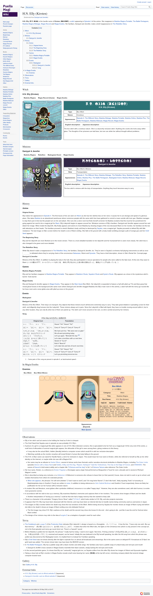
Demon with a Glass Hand (43, 465)
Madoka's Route (82, 274)
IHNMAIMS (138, 465)
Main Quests (86, 430)
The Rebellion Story (120, 24)
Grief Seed (33, 539)
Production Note (56, 524)
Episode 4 (87, 21)
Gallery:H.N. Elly (31, 565)
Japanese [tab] (112, 403)
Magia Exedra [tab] (62, 98)
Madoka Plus (141, 118)
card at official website (39, 573)
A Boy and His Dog (68, 465)
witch (73, 21)
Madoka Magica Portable (123, 21)
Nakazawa (76, 253)
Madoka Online (130, 118)
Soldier (58, 465)
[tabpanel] (86, 121)
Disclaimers (50, 593)
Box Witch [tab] (28, 373)
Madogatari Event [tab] (54, 155)
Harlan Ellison (55, 462)
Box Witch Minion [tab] (40, 373)
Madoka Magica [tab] (30, 98)
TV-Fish (75, 499)
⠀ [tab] (41, 378)
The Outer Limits (142, 462)
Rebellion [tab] (41, 155)
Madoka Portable (118, 118)
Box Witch (116, 386)
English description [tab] (72, 125)
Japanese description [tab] (91, 125)
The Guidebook (30, 524)
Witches (34, 581)
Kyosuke (92, 253)
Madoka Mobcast (96, 121)
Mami (57, 223)
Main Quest (78, 284)
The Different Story (91, 118)
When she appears (34, 481)
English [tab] (103, 403)
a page (42, 524)
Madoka (37, 218)
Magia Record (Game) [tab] (46, 98)
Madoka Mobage (105, 118)
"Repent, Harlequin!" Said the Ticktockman (91, 465)
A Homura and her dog (77, 467)
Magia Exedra (59, 24)
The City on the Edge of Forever (118, 465)
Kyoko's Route (108, 274)
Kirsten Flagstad (60, 470)
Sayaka (99, 228)
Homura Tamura (99, 467)
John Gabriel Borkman (103, 483)
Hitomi (79, 216)
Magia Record (46, 24)
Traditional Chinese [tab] (124, 403)
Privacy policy (26, 593)
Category (26, 581)
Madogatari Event (115, 178)
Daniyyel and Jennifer (41, 17)
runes (68, 483)
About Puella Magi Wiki (39, 593)
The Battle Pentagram (140, 21)
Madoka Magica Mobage (31, 24)
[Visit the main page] (10, 9)
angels (63, 515)
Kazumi (37, 467)
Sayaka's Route (94, 274)
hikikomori (61, 475)
